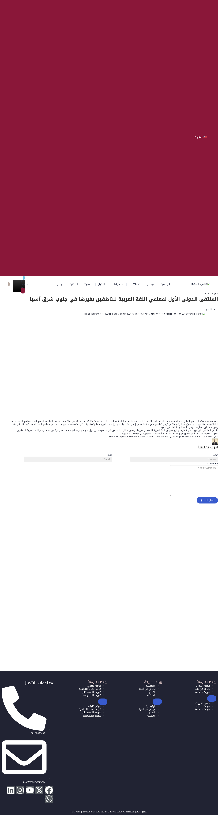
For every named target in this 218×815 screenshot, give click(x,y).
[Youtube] (30, 790)
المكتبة (74, 284)
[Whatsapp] (49, 799)
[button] (134, 284)
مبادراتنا (118, 284)
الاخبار (209, 309)
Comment (212, 464)
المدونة (88, 284)
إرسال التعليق (207, 500)
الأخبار (101, 284)
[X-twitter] (39, 790)
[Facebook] (49, 790)
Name (215, 455)
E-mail (108, 455)
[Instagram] (20, 790)
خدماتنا (136, 284)
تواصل (60, 284)
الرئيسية (165, 284)
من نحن (150, 284)
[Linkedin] (11, 790)
